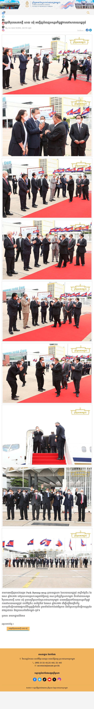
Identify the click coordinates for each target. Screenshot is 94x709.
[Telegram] (3, 16)
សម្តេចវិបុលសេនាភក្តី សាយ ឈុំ (18, 628)
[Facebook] (3, 13)
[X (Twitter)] (3, 27)
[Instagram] (3, 30)
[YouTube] (3, 23)
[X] (54, 679)
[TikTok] (3, 20)
